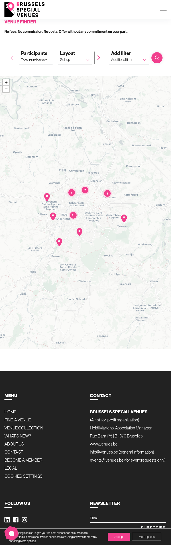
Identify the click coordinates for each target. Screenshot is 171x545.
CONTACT (13, 452)
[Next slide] (99, 58)
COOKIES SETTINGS (23, 476)
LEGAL (10, 468)
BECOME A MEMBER (23, 460)
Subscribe (153, 527)
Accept (119, 537)
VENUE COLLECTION (23, 428)
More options (28, 541)
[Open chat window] (11, 533)
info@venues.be (104, 452)
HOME (10, 411)
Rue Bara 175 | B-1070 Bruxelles (116, 436)
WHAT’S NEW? (17, 436)
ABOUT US (14, 444)
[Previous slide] (12, 58)
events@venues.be (107, 460)
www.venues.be (104, 444)
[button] (124, 218)
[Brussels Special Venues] (24, 9)
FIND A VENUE (17, 420)
